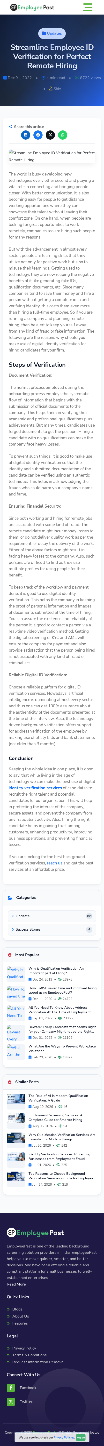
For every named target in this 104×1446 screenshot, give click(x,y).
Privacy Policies (64, 1437)
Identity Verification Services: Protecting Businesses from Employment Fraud (59, 1156)
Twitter (26, 1402)
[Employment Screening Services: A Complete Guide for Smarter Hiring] (16, 1118)
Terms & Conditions (29, 1355)
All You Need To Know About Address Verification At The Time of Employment (60, 1009)
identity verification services (35, 788)
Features (20, 1323)
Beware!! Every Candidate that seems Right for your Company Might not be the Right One (62, 1029)
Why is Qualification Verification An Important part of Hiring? (56, 970)
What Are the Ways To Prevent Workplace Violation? (62, 1048)
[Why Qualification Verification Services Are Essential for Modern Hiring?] (16, 1138)
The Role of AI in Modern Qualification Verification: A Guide (58, 1098)
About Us (20, 1316)
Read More (16, 1284)
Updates (54, 33)
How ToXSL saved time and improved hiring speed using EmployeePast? (63, 990)
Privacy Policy (24, 1348)
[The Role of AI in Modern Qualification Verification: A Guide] (16, 1099)
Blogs (17, 1309)
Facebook (28, 1387)
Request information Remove (38, 1362)
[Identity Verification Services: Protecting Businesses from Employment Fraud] (16, 1156)
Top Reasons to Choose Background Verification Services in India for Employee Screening (61, 1175)
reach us (54, 863)
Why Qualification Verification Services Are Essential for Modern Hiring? (62, 1137)
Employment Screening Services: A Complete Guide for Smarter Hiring (55, 1117)
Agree (81, 1437)
